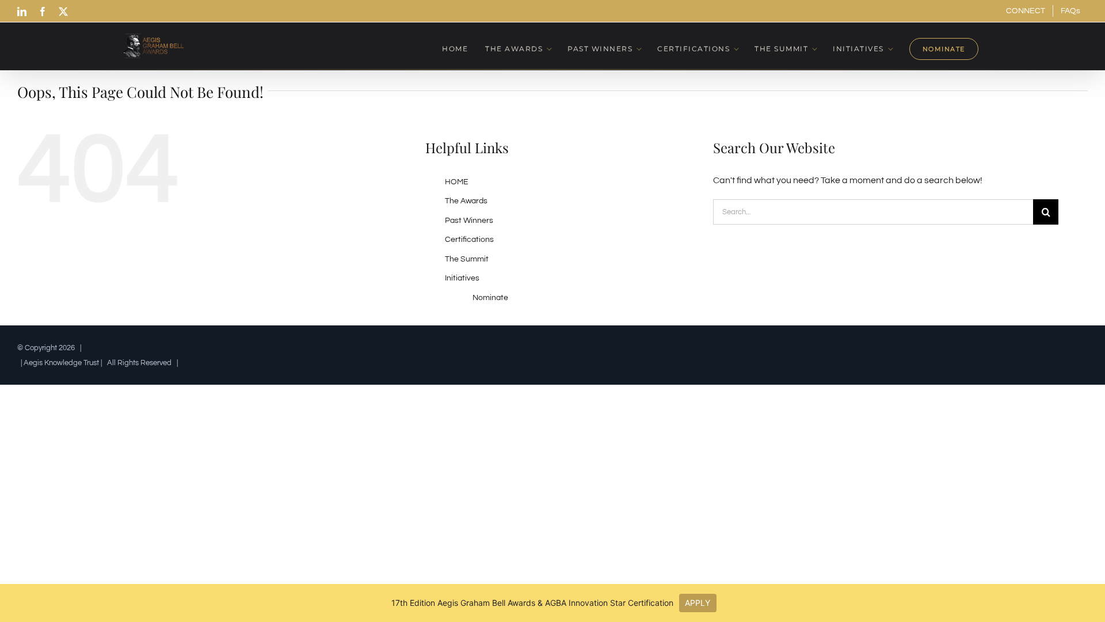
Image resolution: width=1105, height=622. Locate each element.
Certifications (469, 240)
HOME (456, 182)
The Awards (466, 201)
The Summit (467, 259)
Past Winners (469, 221)
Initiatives (462, 278)
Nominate (490, 298)
